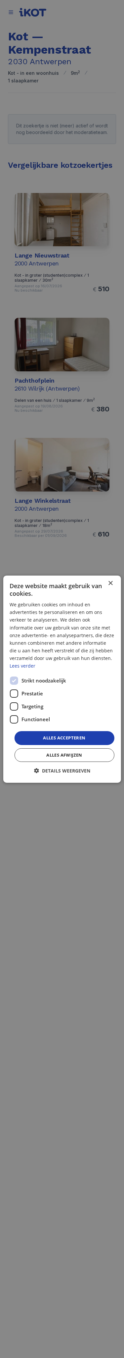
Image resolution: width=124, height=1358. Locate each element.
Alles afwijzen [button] (64, 755)
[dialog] (62, 678)
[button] (62, 770)
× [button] (110, 583)
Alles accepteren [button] (64, 738)
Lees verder (22, 666)
